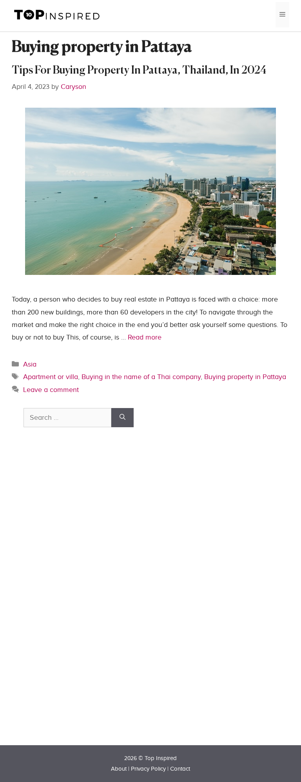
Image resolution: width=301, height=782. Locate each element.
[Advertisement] (82, 599)
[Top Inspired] (57, 14)
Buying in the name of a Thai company (141, 377)
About (119, 769)
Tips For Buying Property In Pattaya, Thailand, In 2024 (139, 70)
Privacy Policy (148, 769)
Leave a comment (51, 390)
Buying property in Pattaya (245, 377)
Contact (180, 769)
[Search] (122, 417)
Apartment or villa (50, 377)
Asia (29, 364)
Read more (144, 337)
